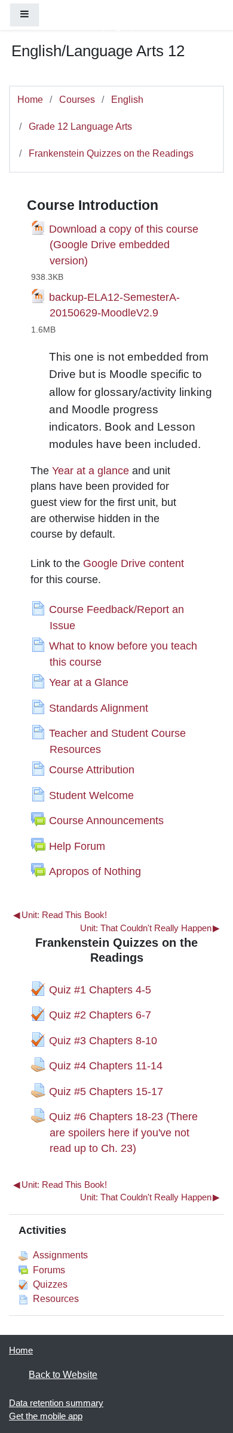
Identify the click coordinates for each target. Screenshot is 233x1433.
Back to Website (63, 1374)
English (127, 99)
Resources (56, 1298)
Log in (118, 25)
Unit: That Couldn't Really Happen (149, 928)
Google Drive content (133, 563)
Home (30, 99)
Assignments (60, 1254)
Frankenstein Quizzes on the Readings (111, 153)
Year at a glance (90, 471)
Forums (49, 1269)
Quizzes (50, 1284)
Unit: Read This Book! (59, 915)
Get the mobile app (45, 1416)
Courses (77, 99)
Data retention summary (56, 1403)
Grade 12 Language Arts (80, 126)
